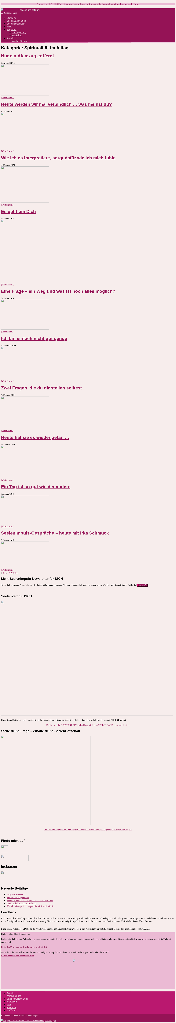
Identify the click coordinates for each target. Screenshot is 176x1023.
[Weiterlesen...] (7, 97)
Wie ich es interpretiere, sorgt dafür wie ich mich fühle (58, 157)
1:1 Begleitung (19, 32)
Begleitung (12, 29)
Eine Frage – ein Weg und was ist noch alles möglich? (58, 291)
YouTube (11, 1010)
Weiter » (14, 572)
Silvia (9, 26)
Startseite (11, 18)
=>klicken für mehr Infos (126, 4)
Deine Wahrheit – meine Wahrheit (21, 903)
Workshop (17, 35)
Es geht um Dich (18, 211)
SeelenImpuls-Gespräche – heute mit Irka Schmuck (55, 533)
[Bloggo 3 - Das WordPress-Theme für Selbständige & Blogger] (28, 1020)
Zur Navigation (9, 12)
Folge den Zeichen (15, 894)
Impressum (12, 1002)
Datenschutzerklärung (17, 999)
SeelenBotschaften (16, 24)
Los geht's (142, 585)
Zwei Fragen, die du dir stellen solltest (41, 387)
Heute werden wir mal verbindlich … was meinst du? (56, 104)
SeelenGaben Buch (16, 21)
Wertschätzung (19, 41)
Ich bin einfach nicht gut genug (34, 338)
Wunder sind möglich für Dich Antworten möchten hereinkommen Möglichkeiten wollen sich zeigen (88, 829)
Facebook (11, 1007)
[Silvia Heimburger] (10, 9)
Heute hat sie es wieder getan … (35, 437)
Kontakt (10, 38)
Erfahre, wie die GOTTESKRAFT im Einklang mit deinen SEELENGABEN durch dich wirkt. (88, 725)
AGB (9, 1004)
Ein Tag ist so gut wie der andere (35, 486)
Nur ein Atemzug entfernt (27, 55)
